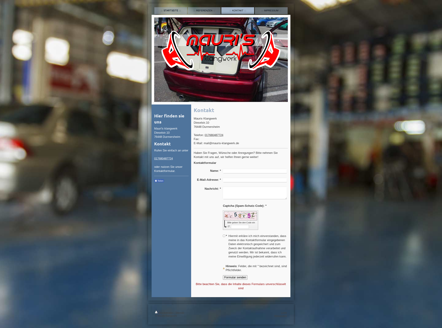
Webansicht (280, 315)
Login (284, 312)
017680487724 (214, 135)
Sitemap (179, 312)
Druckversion (166, 312)
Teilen (160, 181)
